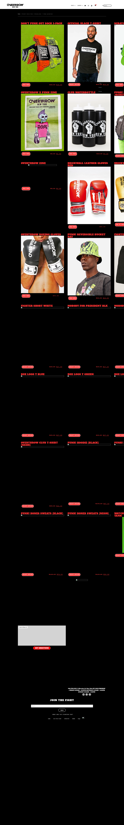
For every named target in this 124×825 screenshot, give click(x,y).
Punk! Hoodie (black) (83, 442)
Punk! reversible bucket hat (86, 235)
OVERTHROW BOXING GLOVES (41, 234)
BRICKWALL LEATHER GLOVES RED (88, 164)
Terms (73, 718)
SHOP (72, 5)
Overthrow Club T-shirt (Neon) (39, 444)
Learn (79, 5)
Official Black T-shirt (84, 23)
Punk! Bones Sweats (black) (42, 513)
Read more (26, 85)
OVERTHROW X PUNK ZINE (39, 92)
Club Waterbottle (82, 92)
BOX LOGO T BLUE (33, 374)
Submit (62, 710)
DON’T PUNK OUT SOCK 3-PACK (41, 23)
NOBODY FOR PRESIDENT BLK (88, 305)
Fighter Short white (37, 305)
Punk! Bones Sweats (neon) (88, 513)
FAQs (79, 718)
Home (19, 14)
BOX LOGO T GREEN (81, 374)
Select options (74, 84)
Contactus (66, 718)
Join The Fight (57, 718)
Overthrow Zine (33, 163)
